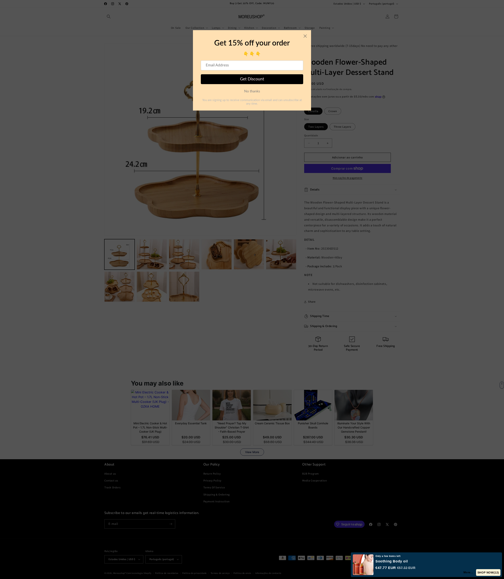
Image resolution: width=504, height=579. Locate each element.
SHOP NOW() (488, 572)
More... (468, 572)
